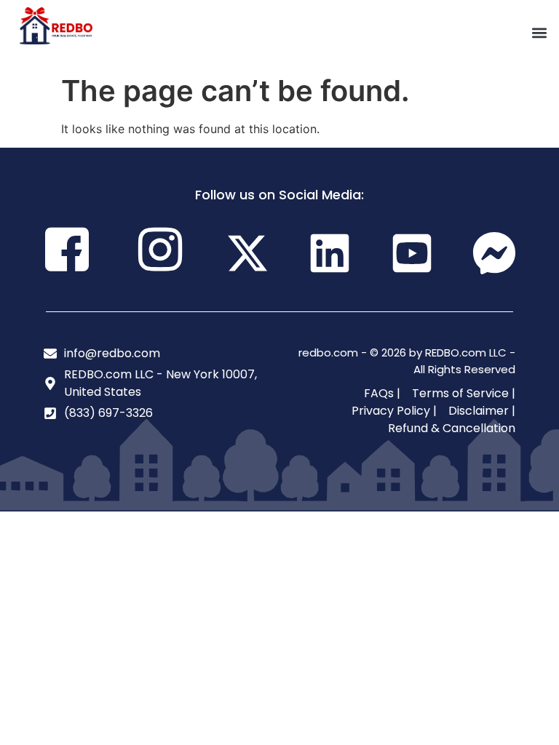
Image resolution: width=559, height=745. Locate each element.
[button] (540, 33)
